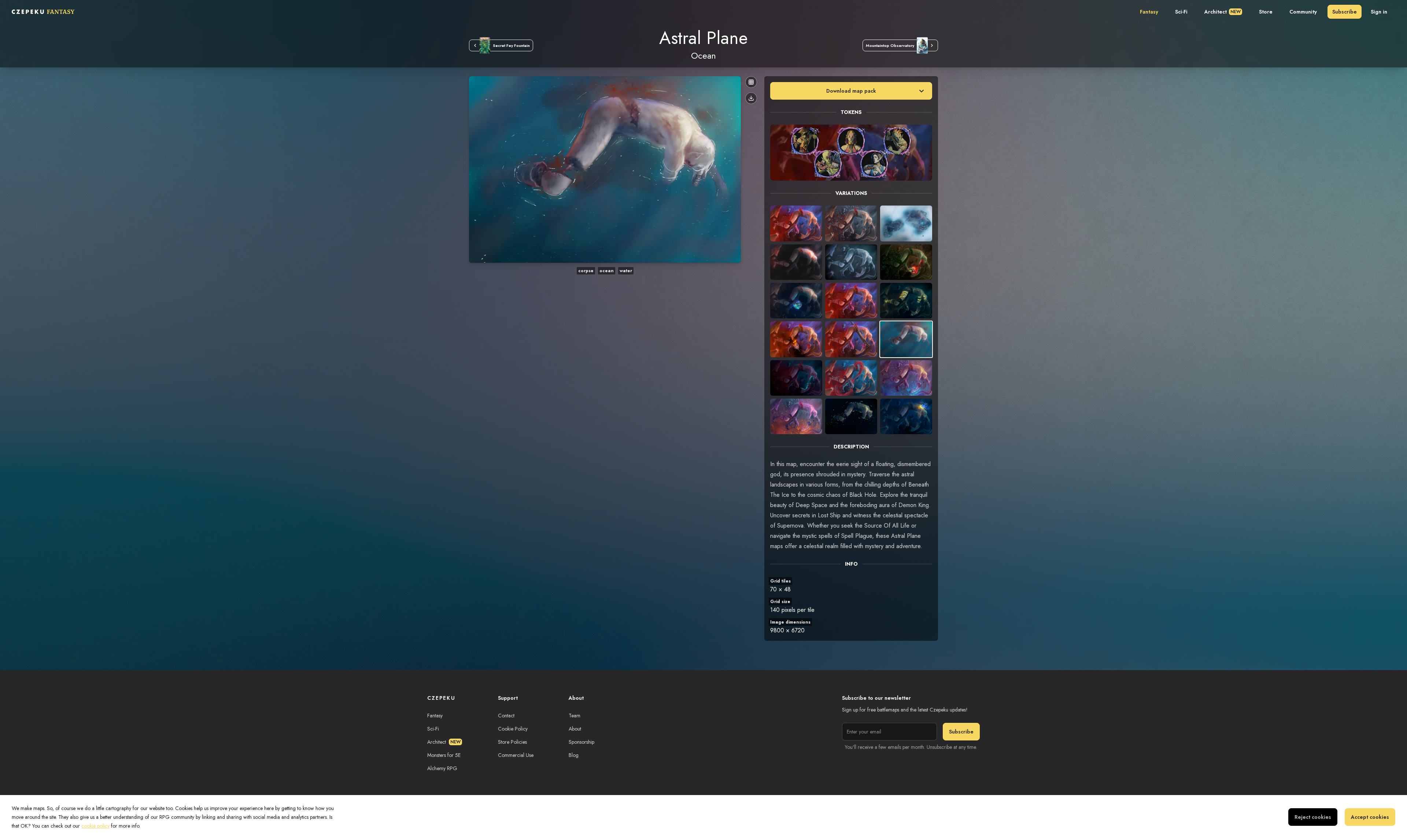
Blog (574, 755)
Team (574, 715)
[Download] (751, 98)
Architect (1222, 11)
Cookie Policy (513, 728)
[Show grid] (751, 82)
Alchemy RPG (442, 768)
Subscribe (1344, 11)
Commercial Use (515, 755)
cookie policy (95, 825)
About (575, 728)
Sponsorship (581, 742)
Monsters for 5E (444, 755)
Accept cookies (1370, 817)
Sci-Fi (1181, 11)
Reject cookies (1313, 817)
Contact (506, 715)
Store (1266, 11)
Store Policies (512, 742)
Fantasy (1149, 11)
